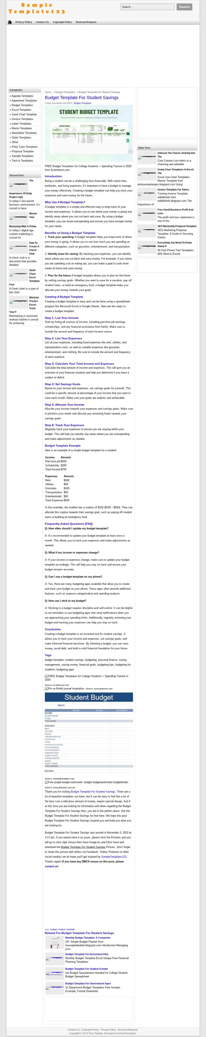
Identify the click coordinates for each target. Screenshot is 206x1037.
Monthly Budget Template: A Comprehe (87, 937)
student (61, 929)
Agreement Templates (24, 100)
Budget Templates (65, 92)
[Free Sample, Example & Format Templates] (36, 17)
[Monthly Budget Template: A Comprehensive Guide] (55, 947)
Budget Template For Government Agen (88, 983)
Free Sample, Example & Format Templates (112, 1033)
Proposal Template (23, 151)
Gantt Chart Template (24, 114)
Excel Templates (21, 109)
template (71, 929)
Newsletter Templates (24, 132)
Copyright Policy (62, 22)
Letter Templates (21, 123)
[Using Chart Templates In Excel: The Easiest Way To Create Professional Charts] (147, 172)
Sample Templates (23, 155)
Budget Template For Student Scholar (86, 968)
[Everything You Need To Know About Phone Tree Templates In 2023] (147, 245)
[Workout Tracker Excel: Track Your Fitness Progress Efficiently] (19, 300)
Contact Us (42, 22)
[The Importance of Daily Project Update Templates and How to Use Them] (19, 183)
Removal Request (86, 22)
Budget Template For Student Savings (93, 791)
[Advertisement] (103, 57)
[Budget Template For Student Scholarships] (55, 975)
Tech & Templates (22, 160)
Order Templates (21, 137)
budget (53, 929)
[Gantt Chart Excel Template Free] (19, 273)
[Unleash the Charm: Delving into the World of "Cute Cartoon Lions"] (147, 155)
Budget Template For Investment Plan (86, 954)
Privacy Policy (23, 22)
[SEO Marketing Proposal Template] (147, 229)
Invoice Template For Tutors (173, 189)
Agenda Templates (22, 95)
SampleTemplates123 (113, 856)
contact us (51, 866)
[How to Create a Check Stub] (19, 245)
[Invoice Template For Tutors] (147, 192)
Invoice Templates (22, 119)
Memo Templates (22, 128)
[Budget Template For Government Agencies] (55, 986)
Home (48, 92)
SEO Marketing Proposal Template (177, 226)
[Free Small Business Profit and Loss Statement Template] (147, 212)
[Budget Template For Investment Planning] (55, 957)
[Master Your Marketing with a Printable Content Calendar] (19, 216)
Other (15, 142)
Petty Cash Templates (25, 146)
